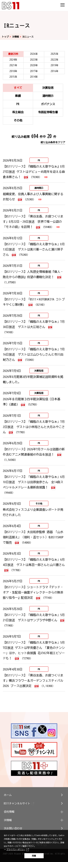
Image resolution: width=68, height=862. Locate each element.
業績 (18, 95)
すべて (18, 87)
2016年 (54, 71)
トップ (5, 36)
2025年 (54, 54)
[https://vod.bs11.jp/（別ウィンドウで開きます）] (34, 768)
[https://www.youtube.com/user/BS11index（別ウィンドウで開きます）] (34, 749)
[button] (34, 811)
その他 (18, 120)
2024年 (13, 60)
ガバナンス (48, 104)
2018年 (13, 71)
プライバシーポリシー (15, 849)
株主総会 (18, 112)
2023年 (34, 60)
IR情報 (15, 36)
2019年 (54, 65)
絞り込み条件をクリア (53, 142)
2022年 (54, 60)
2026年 (34, 54)
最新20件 (13, 54)
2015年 (13, 77)
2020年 (34, 65)
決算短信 (48, 87)
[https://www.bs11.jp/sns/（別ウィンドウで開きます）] (34, 730)
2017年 (34, 71)
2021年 (13, 65)
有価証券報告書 (48, 112)
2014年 (34, 77)
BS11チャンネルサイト (17, 803)
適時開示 (48, 95)
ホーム (8, 795)
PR (17, 104)
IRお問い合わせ (13, 828)
